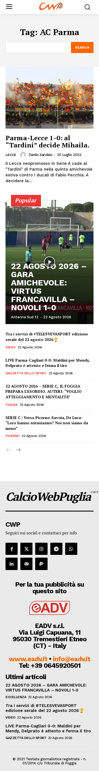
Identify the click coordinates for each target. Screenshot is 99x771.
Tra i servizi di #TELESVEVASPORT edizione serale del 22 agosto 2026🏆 (47, 336)
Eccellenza (16, 697)
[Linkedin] (12, 564)
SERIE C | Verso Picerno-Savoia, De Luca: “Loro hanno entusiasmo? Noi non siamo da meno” (47, 423)
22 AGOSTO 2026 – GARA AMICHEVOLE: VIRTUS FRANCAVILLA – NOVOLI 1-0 (49, 286)
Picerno (13, 436)
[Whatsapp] (71, 549)
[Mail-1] (26, 564)
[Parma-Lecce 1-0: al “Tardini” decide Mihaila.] (50, 98)
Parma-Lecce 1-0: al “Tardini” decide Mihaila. (47, 141)
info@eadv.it (71, 659)
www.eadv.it (28, 659)
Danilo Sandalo (41, 155)
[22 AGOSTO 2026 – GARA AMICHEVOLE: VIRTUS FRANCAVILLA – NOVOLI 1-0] (50, 262)
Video (10, 347)
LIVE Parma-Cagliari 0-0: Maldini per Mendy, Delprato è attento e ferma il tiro (48, 362)
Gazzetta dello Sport (26, 373)
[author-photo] (24, 154)
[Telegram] (56, 549)
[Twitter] (26, 549)
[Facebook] (12, 549)
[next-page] (17, 450)
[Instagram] (41, 549)
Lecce (11, 155)
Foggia (11, 405)
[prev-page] (9, 450)
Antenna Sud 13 (24, 317)
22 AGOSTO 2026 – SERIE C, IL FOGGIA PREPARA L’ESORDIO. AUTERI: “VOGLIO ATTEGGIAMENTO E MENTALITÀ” (44, 391)
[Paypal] (41, 564)
